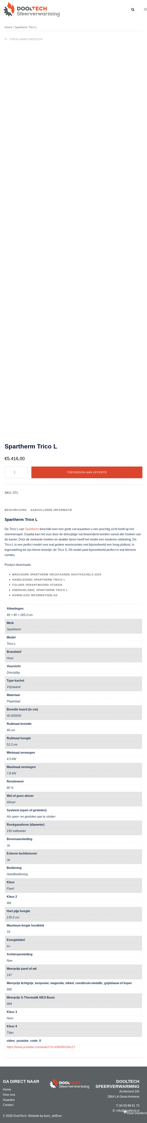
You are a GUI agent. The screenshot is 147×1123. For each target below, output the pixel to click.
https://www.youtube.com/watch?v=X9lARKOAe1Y (41, 1047)
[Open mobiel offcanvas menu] (145, 9)
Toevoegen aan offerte (87, 472)
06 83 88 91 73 (129, 1105)
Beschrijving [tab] (16, 509)
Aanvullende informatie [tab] (51, 509)
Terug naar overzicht (26, 39)
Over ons (9, 1094)
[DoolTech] (31, 9)
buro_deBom (53, 1115)
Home (8, 27)
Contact (8, 1104)
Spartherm (32, 529)
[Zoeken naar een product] (132, 9)
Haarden (9, 1099)
